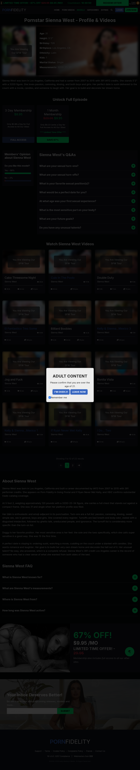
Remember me (59, 397)
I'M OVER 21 (61, 391)
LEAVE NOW (79, 391)
